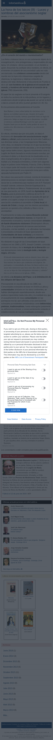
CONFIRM (15, 410)
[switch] (43, 370)
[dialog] (26, 370)
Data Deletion (12, 419)
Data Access (26, 419)
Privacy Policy (40, 419)
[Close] (48, 321)
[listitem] (26, 364)
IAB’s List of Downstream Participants (29, 357)
